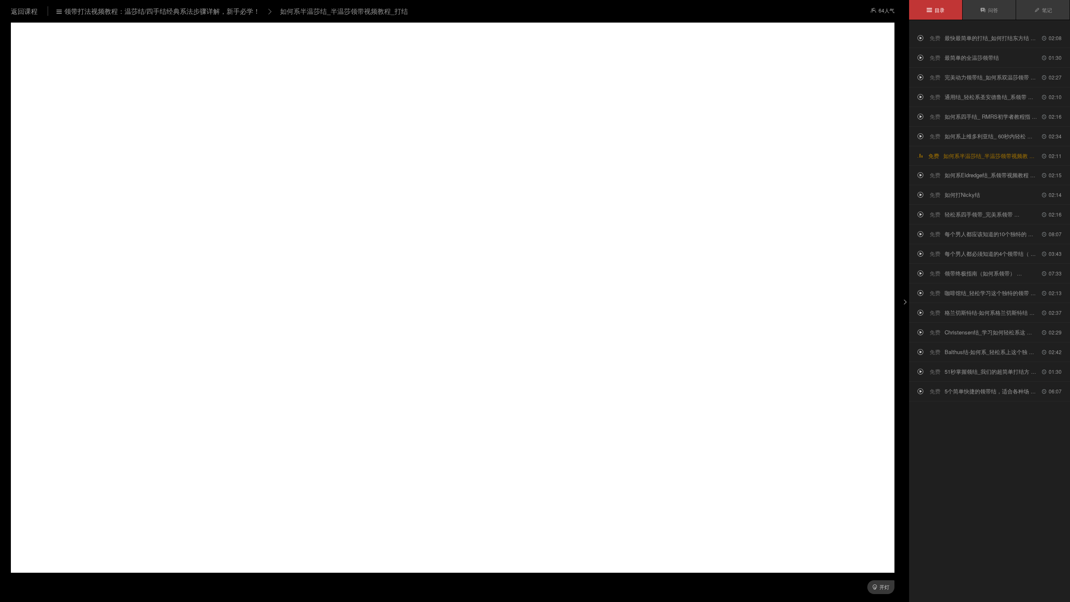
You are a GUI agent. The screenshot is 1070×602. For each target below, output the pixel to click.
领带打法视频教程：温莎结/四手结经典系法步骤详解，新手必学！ (158, 11)
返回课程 (25, 11)
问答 (989, 9)
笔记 (1043, 9)
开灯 (880, 586)
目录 (936, 9)
